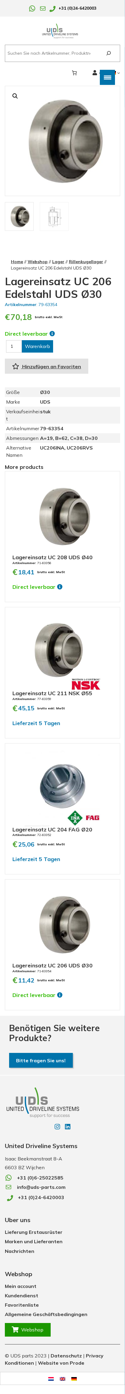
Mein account (20, 1286)
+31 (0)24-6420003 (77, 8)
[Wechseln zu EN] (62, 1378)
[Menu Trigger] (107, 77)
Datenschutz (66, 1356)
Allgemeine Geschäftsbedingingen (46, 1314)
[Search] (109, 53)
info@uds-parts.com (41, 1187)
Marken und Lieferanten (33, 1241)
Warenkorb (37, 346)
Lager (58, 261)
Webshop (38, 261)
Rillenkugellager (86, 261)
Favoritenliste (22, 1305)
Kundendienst (21, 1295)
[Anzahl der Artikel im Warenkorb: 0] (74, 73)
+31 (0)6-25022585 (40, 1178)
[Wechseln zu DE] (74, 1378)
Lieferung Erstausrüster (33, 1232)
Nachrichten (19, 1251)
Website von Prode (61, 1363)
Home (17, 261)
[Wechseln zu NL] (51, 1378)
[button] (15, 96)
